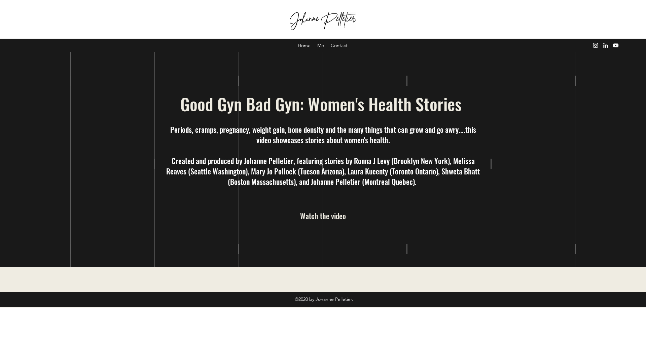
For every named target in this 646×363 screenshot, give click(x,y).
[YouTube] (615, 45)
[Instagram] (595, 45)
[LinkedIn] (605, 45)
